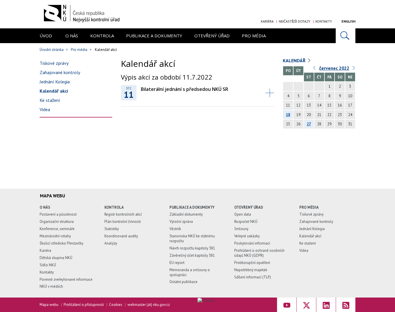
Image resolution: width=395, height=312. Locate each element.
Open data (242, 214)
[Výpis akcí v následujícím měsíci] (353, 69)
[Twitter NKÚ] (306, 305)
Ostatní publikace (183, 281)
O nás (71, 35)
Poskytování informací (252, 243)
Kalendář (294, 60)
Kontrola (102, 35)
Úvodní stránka (52, 49)
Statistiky (111, 228)
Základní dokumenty (186, 214)
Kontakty (323, 21)
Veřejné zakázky (247, 236)
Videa (45, 109)
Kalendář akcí (54, 91)
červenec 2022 (334, 68)
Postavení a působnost (58, 214)
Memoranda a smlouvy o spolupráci (189, 272)
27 (309, 124)
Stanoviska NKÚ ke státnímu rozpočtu (192, 238)
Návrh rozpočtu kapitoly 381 (192, 248)
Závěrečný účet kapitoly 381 (192, 255)
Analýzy (110, 243)
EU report (176, 262)
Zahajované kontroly (60, 72)
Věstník (175, 228)
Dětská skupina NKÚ (56, 257)
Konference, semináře (57, 228)
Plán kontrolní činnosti (122, 221)
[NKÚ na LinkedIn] (326, 305)
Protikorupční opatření (252, 262)
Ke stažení (50, 100)
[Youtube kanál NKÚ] (286, 305)
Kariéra (267, 21)
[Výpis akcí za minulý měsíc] (314, 69)
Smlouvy (241, 228)
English (348, 21)
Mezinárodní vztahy (55, 236)
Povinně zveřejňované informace (66, 279)
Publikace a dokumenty (154, 35)
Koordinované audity (121, 236)
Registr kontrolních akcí (123, 214)
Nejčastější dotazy (294, 21)
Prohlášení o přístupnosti (84, 304)
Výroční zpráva (181, 221)
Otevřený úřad (212, 35)
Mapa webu (49, 304)
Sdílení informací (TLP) (252, 277)
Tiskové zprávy (54, 63)
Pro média (254, 35)
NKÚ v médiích (51, 286)
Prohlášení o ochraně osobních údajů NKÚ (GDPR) (259, 253)
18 (288, 114)
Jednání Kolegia (55, 82)
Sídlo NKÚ (48, 265)
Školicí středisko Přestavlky (61, 243)
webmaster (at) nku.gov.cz (149, 304)
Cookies (115, 304)
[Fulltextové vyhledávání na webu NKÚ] (345, 35)
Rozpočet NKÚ (245, 221)
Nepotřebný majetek (250, 269)
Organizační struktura (57, 221)
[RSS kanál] (345, 305)
